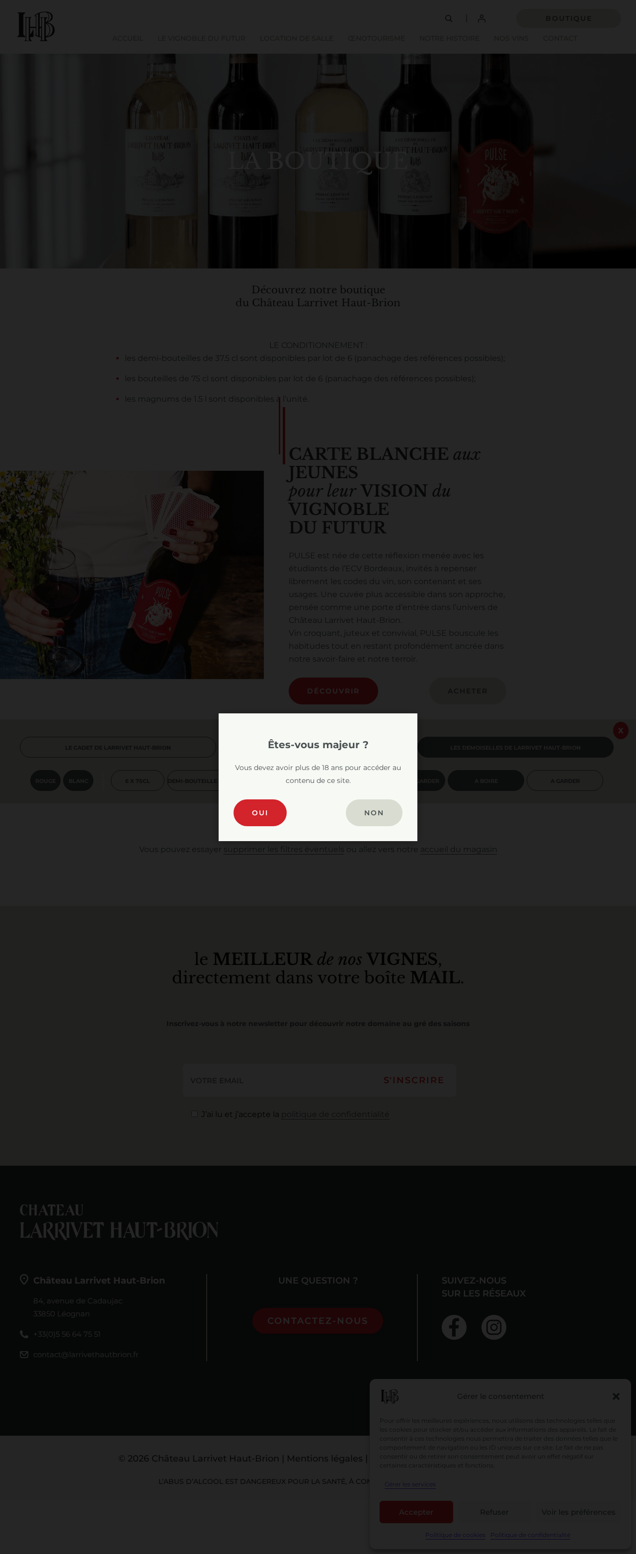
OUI (260, 812)
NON (374, 812)
